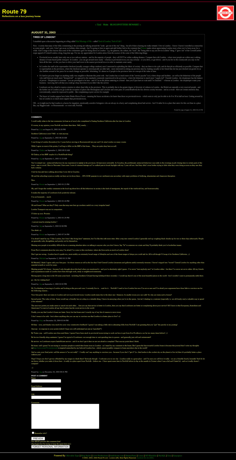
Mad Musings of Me (84, 41)
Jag (40, 138)
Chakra (42, 150)
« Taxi (98, 24)
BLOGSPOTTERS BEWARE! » (125, 24)
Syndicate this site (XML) (145, 458)
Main (105, 24)
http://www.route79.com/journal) (45, 348)
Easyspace (177, 455)
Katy (41, 320)
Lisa (41, 129)
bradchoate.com (117, 455)
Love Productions (100, 455)
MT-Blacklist (151, 455)
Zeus (169, 455)
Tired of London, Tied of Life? (109, 41)
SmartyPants (131, 455)
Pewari (143, 48)
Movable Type (72, 455)
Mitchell (42, 258)
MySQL (161, 455)
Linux (140, 455)
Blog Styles (86, 455)
